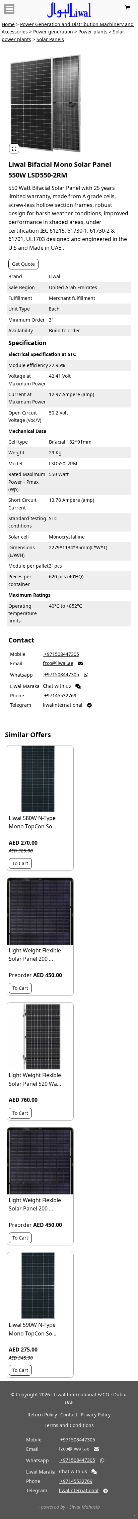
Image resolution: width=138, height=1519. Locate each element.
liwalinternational (62, 704)
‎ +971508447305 (61, 654)
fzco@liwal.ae (58, 663)
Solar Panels (50, 39)
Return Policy (42, 1414)
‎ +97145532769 (59, 695)
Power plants (93, 31)
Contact (68, 1414)
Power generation (53, 31)
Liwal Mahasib (84, 1507)
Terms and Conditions (69, 1425)
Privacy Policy (96, 1414)
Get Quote (23, 264)
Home (8, 24)
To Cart (20, 863)
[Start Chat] (78, 686)
